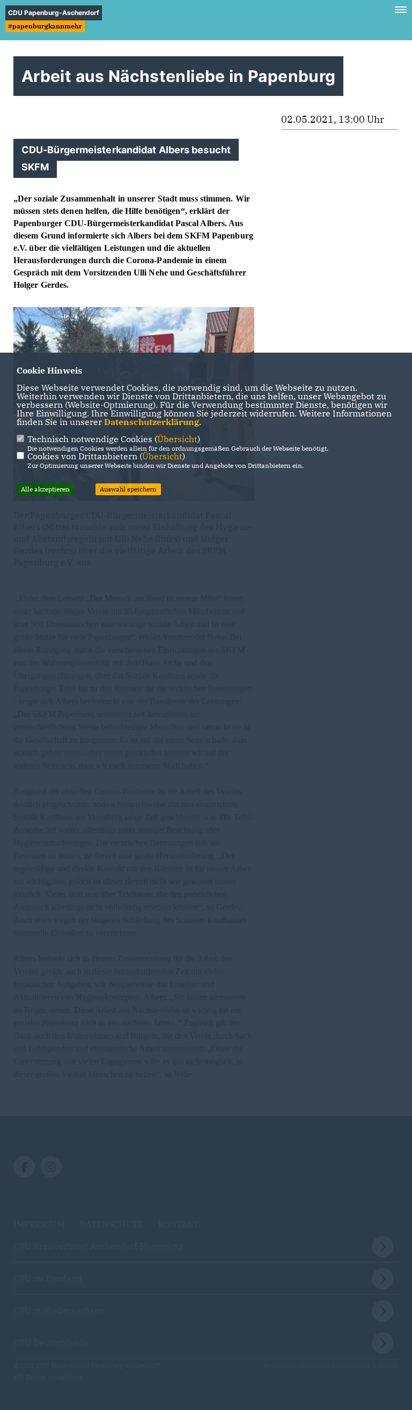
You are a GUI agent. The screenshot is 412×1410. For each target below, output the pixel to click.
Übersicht (177, 439)
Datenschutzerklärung (151, 421)
